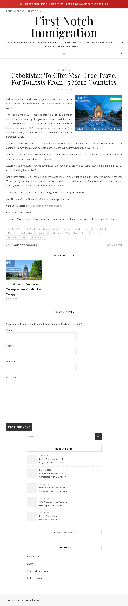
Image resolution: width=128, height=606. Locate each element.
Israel (77, 229)
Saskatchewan (34, 578)
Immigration (64, 69)
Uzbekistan (97, 233)
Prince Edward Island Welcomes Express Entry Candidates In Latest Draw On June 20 (53, 518)
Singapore (41, 233)
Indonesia (65, 229)
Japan (87, 229)
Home (9, 11)
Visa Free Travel (38, 237)
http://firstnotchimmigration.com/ (44, 205)
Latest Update (100, 229)
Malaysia (12, 233)
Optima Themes (31, 600)
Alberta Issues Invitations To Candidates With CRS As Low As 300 (52, 475)
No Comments (114, 244)
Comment (11, 377)
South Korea (55, 233)
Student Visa (34, 11)
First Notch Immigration (64, 26)
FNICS (54, 229)
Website (10, 361)
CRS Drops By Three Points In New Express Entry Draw (53, 503)
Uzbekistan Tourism (17, 237)
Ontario (31, 563)
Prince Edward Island (38, 570)
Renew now (71, 3)
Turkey (85, 233)
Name (10, 330)
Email (10, 345)
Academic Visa (14, 229)
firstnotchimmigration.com (23, 244)
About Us (19, 11)
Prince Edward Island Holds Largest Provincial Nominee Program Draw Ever (52, 461)
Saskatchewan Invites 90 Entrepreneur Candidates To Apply (23, 289)
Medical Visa (26, 233)
